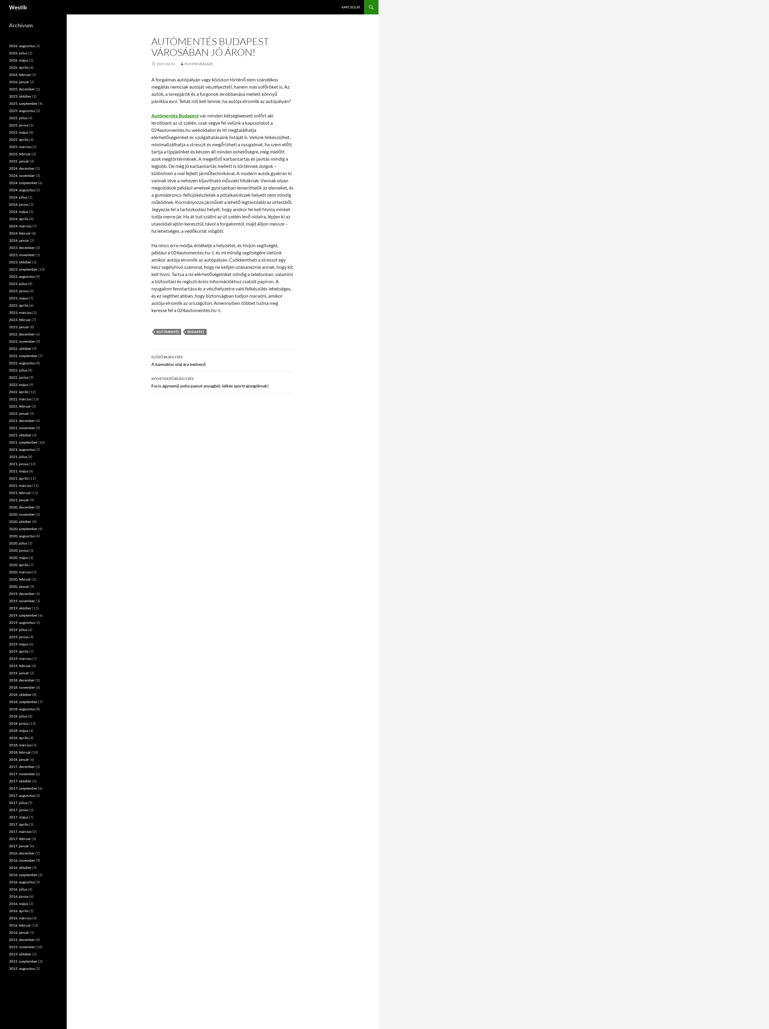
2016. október (20, 867)
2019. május (18, 644)
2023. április (19, 305)
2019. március (20, 658)
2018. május (18, 730)
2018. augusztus (22, 709)
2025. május (18, 132)
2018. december (22, 680)
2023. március (20, 312)
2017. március (20, 831)
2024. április (19, 219)
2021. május (18, 471)
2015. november (22, 947)
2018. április (19, 738)
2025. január (19, 161)
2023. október (20, 262)
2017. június (19, 810)
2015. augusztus (22, 968)
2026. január (19, 82)
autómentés (168, 332)
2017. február (20, 838)
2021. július (18, 456)
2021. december (22, 420)
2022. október (20, 348)
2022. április (19, 392)
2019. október (20, 608)
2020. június (19, 550)
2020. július (18, 543)
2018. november (22, 687)
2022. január (19, 413)
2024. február (20, 233)
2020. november (22, 514)
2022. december (22, 334)
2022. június (19, 377)
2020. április (19, 565)
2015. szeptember (23, 961)
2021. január (19, 500)
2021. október (20, 435)
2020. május (18, 557)
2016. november (22, 860)
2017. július (18, 802)
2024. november (22, 175)
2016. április (19, 911)
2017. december (22, 766)
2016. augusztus (22, 882)
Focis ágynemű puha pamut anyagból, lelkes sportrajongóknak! (210, 382)
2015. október (20, 954)
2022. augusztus (22, 363)
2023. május (18, 298)
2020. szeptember (23, 529)
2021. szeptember (23, 442)
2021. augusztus (22, 449)
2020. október (20, 521)
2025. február (20, 154)
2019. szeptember (23, 615)
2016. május (18, 903)
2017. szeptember (23, 788)
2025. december (22, 89)
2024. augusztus (22, 190)
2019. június (19, 637)
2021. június (19, 464)
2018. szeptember (23, 702)
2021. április (19, 478)
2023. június (19, 291)
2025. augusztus (22, 110)
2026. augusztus (22, 46)
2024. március (20, 226)
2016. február (20, 925)
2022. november (22, 341)
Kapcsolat (351, 7)
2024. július (18, 197)
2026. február (20, 74)
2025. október (20, 96)
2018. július (18, 716)
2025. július (18, 118)
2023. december (22, 247)
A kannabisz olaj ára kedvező (178, 361)
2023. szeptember (23, 269)
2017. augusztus (22, 795)
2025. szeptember (23, 103)
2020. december (22, 507)
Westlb (18, 7)
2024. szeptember (23, 183)
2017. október (20, 781)
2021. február (20, 492)
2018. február (20, 752)
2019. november (22, 601)
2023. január (19, 327)
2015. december (22, 939)
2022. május (18, 384)
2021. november (22, 428)
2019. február (20, 665)
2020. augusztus (22, 536)
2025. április (19, 139)
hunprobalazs (198, 64)
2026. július (18, 53)
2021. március (20, 485)
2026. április (19, 67)
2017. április (19, 824)
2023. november (22, 255)
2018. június (19, 723)
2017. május (18, 817)
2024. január (19, 240)
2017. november (22, 774)
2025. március (20, 146)
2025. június (19, 125)
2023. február (20, 319)
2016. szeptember (23, 875)
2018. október (20, 694)
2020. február (20, 579)
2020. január (19, 586)
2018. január (19, 759)
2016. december (22, 853)
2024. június (19, 204)
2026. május (18, 60)
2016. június (19, 896)
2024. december (22, 168)
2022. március (20, 399)
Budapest (196, 332)
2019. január (19, 673)
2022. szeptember (23, 356)
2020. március (20, 572)
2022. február (20, 406)
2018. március (20, 745)
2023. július (18, 283)
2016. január (19, 932)
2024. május (18, 211)
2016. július (18, 889)
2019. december (22, 593)
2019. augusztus (22, 622)
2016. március (20, 918)
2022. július (18, 370)
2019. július (18, 629)
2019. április (19, 651)
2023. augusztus (22, 276)
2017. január (19, 846)
